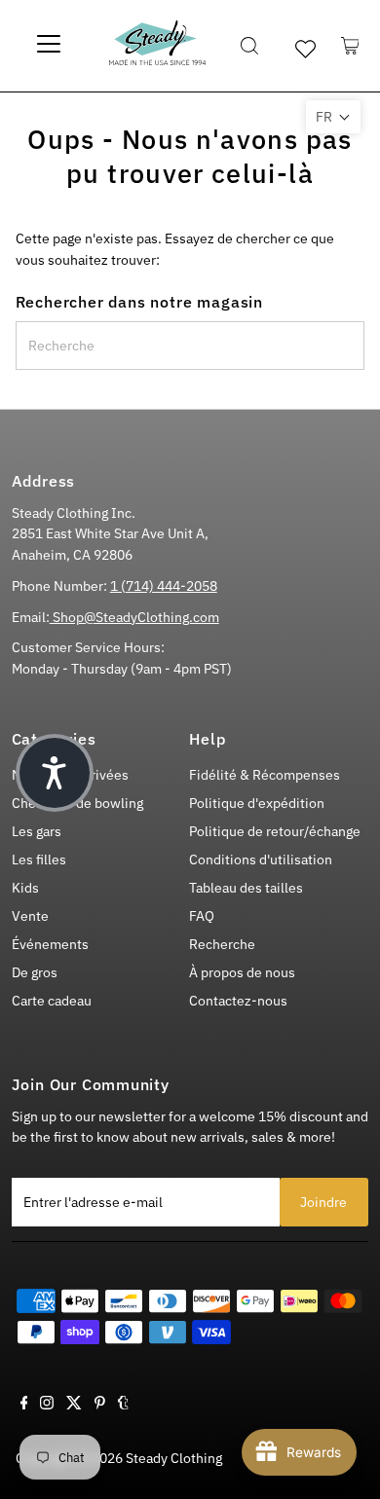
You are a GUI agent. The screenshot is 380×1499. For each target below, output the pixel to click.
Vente (30, 916)
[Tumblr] (123, 1404)
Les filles (39, 859)
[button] (333, 116)
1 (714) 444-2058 (163, 586)
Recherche (222, 944)
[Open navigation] (48, 45)
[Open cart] (350, 45)
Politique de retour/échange (275, 831)
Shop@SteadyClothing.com (134, 617)
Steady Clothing (174, 1458)
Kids (25, 887)
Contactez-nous (238, 1000)
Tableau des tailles (246, 887)
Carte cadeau (52, 1000)
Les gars (36, 831)
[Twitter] (74, 1404)
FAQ (201, 916)
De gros (34, 972)
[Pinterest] (100, 1404)
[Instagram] (46, 1404)
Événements (50, 944)
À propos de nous (242, 972)
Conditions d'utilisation (260, 859)
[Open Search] (249, 46)
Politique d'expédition (256, 803)
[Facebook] (24, 1404)
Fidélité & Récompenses (264, 775)
